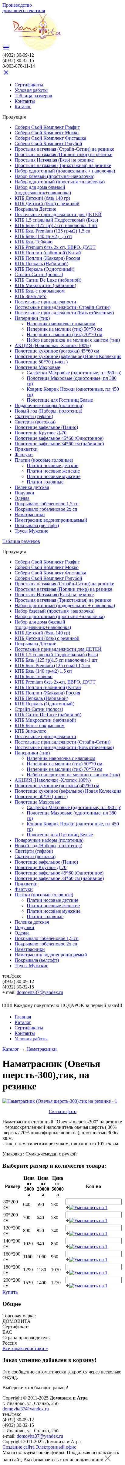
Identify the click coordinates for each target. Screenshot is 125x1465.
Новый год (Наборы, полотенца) (48, 410)
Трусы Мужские (31, 530)
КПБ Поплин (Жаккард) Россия (47, 258)
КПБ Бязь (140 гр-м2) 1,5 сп (43, 236)
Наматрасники (30, 514)
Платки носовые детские (52, 465)
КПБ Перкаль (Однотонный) (44, 269)
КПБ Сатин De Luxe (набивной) (48, 280)
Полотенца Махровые (37, 367)
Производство (23, 7)
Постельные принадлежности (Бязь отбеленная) (64, 312)
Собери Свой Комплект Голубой (48, 143)
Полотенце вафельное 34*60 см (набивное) (59, 443)
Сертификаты (29, 84)
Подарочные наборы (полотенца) (49, 405)
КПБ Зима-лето (30, 296)
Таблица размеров (33, 95)
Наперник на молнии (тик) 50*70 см (64, 329)
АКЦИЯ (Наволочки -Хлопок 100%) (53, 345)
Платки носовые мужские (53, 476)
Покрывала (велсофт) (37, 525)
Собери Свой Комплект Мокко (47, 132)
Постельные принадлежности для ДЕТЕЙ (58, 214)
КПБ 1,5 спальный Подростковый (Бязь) (56, 219)
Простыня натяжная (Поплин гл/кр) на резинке (63, 154)
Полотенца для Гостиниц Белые (60, 400)
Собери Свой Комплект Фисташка (50, 138)
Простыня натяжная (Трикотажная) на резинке (63, 165)
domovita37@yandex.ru (40, 992)
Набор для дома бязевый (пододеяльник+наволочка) (43, 190)
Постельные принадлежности (45, 301)
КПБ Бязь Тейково (33, 241)
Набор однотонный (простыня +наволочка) (60, 181)
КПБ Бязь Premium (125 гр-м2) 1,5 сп (52, 230)
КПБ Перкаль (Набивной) (41, 263)
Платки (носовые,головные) (44, 460)
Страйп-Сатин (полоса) (39, 274)
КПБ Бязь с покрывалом (40, 290)
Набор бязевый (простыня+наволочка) (54, 176)
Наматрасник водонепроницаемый (51, 520)
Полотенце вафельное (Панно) (46, 427)
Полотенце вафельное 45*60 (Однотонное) (59, 438)
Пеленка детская (32, 487)
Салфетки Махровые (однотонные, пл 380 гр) (74, 372)
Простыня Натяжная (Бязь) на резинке (54, 159)
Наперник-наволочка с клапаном (61, 323)
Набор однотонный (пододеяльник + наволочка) (65, 170)
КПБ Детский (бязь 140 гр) (42, 198)
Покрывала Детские (35, 209)
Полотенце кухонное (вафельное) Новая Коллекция (68, 356)
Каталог (10, 1049)
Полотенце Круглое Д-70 (40, 432)
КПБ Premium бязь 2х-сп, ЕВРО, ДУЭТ (55, 247)
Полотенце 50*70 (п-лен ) (41, 361)
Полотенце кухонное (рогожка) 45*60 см (57, 350)
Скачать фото (62, 1111)
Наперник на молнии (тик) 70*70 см (64, 334)
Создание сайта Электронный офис (39, 1447)
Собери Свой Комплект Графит (47, 127)
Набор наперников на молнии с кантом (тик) (73, 340)
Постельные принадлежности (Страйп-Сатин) (62, 307)
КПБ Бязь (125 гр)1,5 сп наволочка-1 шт (56, 225)
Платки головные (45, 481)
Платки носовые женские (53, 470)
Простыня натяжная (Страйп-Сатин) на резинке (64, 149)
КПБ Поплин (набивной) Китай (48, 252)
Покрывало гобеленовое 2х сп (46, 509)
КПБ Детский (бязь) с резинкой (47, 203)
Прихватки (26, 449)
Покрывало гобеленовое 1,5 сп (47, 503)
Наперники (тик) (32, 318)
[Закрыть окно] (108, 1459)
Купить (10, 1292)
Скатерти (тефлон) (34, 416)
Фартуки (24, 454)
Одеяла (22, 498)
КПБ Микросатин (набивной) (45, 285)
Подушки (24, 492)
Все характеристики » (25, 1348)
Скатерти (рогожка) (35, 421)
